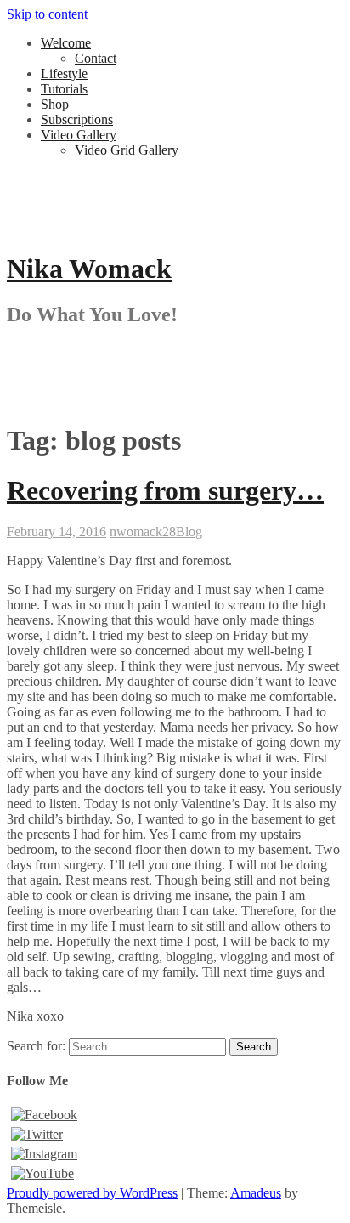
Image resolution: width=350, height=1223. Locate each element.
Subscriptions (77, 119)
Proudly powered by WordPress (92, 1193)
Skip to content (47, 14)
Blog (189, 531)
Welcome (66, 43)
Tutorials (64, 89)
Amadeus (255, 1193)
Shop (55, 104)
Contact (95, 58)
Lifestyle (64, 73)
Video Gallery (78, 134)
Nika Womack (89, 268)
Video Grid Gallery (126, 150)
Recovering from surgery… (165, 490)
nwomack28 (143, 531)
